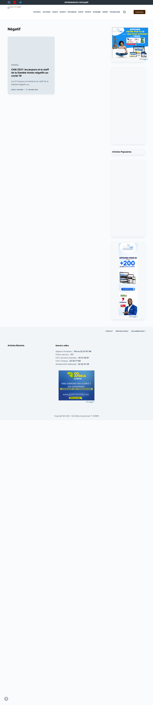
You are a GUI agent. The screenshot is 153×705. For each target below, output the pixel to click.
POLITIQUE (46, 12)
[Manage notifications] (6, 699)
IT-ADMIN (94, 416)
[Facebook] (9, 2)
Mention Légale (122, 331)
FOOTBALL (37, 12)
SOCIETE (63, 12)
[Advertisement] (128, 107)
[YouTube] (14, 2)
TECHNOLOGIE (115, 12)
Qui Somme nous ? (138, 331)
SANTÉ (80, 12)
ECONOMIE (97, 12)
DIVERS (105, 12)
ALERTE (55, 12)
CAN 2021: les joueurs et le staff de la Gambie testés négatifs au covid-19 (30, 72)
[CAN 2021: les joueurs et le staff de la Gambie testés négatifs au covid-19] (31, 48)
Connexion (139, 12)
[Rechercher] (124, 12)
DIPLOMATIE (72, 12)
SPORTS (88, 12)
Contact (109, 331)
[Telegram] (20, 2)
